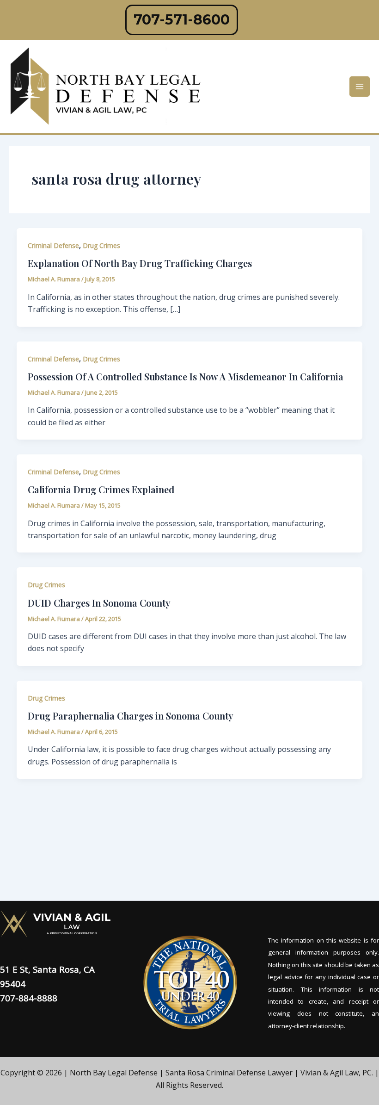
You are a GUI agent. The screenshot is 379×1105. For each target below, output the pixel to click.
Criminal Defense (53, 245)
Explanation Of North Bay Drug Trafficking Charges (140, 263)
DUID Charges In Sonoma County (99, 602)
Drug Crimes (101, 245)
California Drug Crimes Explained (101, 489)
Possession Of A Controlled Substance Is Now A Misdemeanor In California (185, 376)
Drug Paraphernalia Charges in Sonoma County (130, 715)
